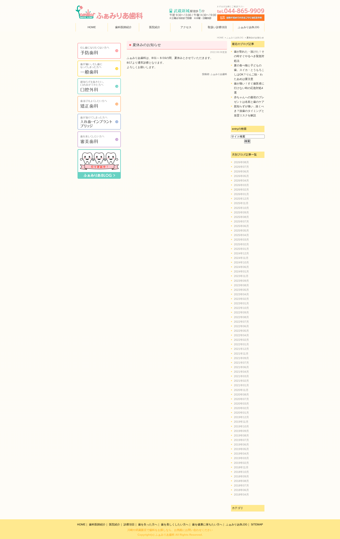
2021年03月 (241, 376)
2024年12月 (241, 253)
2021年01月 (241, 385)
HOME (92, 27)
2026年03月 (241, 185)
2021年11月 (241, 353)
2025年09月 (241, 212)
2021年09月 (241, 358)
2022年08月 (241, 317)
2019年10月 (241, 426)
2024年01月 (241, 271)
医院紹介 (154, 27)
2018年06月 (241, 490)
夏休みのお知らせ (147, 45)
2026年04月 (241, 180)
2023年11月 (241, 276)
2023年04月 (241, 294)
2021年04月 (241, 371)
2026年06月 (241, 171)
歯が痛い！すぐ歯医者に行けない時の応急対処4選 (249, 88)
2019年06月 (241, 444)
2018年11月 (241, 467)
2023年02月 (241, 298)
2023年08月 (241, 285)
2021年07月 (241, 362)
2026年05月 (241, 176)
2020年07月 (241, 399)
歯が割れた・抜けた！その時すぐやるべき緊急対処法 (249, 56)
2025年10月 (241, 208)
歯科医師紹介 (123, 27)
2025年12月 (241, 198)
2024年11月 (241, 258)
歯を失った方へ (147, 524)
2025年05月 (241, 230)
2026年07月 (241, 166)
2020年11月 (241, 390)
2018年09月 (241, 476)
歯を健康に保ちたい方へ (207, 524)
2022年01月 (241, 344)
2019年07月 (241, 440)
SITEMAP (257, 524)
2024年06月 (241, 267)
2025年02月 (241, 244)
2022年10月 (241, 308)
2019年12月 (241, 417)
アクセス (185, 27)
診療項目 (129, 524)
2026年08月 (241, 162)
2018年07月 (241, 485)
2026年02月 (241, 189)
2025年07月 (241, 221)
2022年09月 (241, 312)
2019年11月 (241, 421)
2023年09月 (241, 280)
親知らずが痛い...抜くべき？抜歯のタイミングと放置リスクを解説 (249, 111)
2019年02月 (241, 462)
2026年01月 (241, 194)
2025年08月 (241, 217)
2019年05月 (241, 449)
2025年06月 (241, 226)
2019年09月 (241, 431)
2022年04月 (241, 335)
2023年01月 (241, 303)
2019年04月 (241, 453)
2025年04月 (241, 235)
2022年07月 (241, 321)
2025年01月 (241, 248)
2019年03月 (241, 458)
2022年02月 (241, 339)
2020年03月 (241, 403)
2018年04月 (241, 494)
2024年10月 (241, 262)
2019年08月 (241, 435)
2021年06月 (241, 367)
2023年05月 (241, 289)
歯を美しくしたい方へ (174, 524)
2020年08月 (241, 394)
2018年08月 (241, 481)
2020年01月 (241, 412)
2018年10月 (241, 471)
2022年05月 (241, 330)
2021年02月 (241, 380)
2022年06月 (241, 326)
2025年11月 (241, 203)
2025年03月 (241, 239)
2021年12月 (241, 348)
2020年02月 (241, 408)
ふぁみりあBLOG (248, 27)
